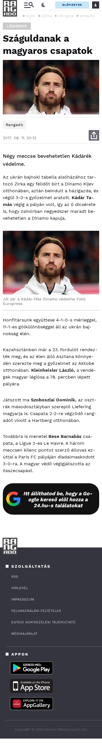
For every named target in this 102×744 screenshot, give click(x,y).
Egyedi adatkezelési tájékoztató (43, 622)
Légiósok (17, 26)
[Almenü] (29, 5)
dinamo (87, 15)
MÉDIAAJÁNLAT (24, 634)
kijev (30, 15)
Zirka (47, 15)
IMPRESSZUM (22, 599)
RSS (14, 577)
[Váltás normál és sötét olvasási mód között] (43, 5)
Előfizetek (72, 4)
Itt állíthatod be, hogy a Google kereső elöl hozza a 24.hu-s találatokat (57, 499)
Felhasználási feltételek (36, 611)
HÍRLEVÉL (19, 588)
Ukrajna (66, 15)
